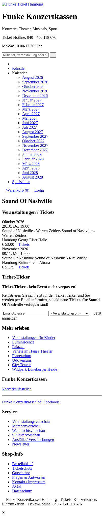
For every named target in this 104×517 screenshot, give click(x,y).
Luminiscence (23, 342)
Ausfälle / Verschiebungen (33, 439)
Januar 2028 (32, 154)
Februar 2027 (33, 104)
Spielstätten (21, 182)
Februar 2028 (33, 159)
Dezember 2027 (35, 150)
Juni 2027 (30, 123)
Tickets (24, 244)
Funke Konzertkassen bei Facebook (30, 402)
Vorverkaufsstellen (17, 389)
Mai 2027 (30, 118)
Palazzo (18, 346)
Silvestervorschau (26, 435)
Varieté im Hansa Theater (32, 351)
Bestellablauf (22, 464)
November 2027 (35, 145)
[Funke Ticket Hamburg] (22, 4)
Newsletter (20, 444)
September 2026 (35, 82)
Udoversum (21, 360)
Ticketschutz (22, 468)
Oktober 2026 (33, 86)
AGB (16, 486)
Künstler (19, 68)
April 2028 (31, 168)
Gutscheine (21, 473)
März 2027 (31, 109)
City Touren (21, 365)
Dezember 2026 (35, 95)
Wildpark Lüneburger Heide (34, 369)
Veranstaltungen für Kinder (33, 337)
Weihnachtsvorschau (28, 430)
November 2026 (35, 91)
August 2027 (32, 132)
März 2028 (31, 163)
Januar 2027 (32, 100)
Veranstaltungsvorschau (31, 421)
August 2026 (32, 77)
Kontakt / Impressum (28, 482)
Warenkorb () (17, 190)
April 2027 (31, 114)
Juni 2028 (30, 172)
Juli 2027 (29, 127)
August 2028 (32, 177)
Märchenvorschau (26, 426)
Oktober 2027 (33, 141)
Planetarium (21, 356)
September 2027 (35, 136)
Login (38, 190)
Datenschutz (22, 491)
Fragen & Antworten (28, 477)
